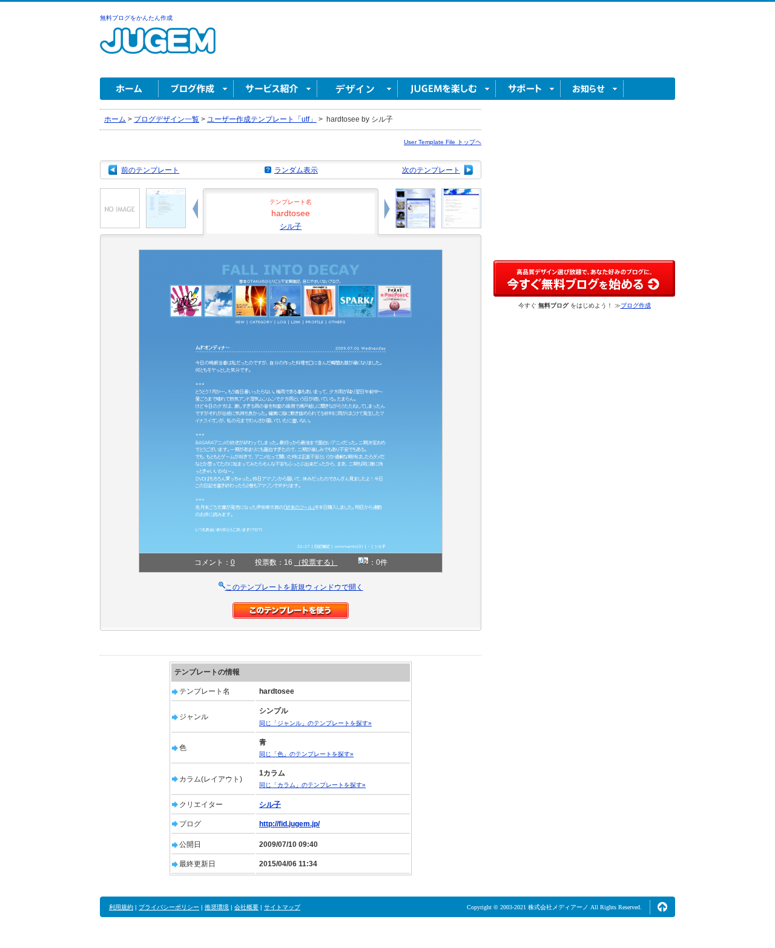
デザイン (357, 88)
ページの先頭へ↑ (662, 907)
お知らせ (592, 88)
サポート (528, 88)
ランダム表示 (296, 170)
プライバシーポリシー (169, 907)
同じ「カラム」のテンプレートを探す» (312, 785)
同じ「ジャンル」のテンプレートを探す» (315, 723)
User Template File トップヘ (442, 142)
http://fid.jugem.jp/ (289, 824)
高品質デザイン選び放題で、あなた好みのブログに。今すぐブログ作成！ (584, 278)
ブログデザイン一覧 (166, 119)
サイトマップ (282, 907)
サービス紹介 (275, 88)
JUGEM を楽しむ (447, 88)
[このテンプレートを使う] (290, 608)
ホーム (129, 88)
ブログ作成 (196, 88)
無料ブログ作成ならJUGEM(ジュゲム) (158, 47)
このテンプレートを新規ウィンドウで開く (294, 587)
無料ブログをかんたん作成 (136, 18)
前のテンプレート (150, 170)
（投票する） (316, 562)
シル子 (291, 226)
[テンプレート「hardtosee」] (291, 255)
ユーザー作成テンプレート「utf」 (262, 119)
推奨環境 (217, 907)
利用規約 (121, 907)
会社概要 (246, 907)
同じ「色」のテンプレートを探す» (306, 754)
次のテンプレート (431, 170)
